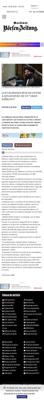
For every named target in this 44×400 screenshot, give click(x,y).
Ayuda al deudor (31, 334)
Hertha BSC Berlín (10, 317)
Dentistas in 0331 (31, 367)
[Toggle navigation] (4, 17)
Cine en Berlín (9, 322)
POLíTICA (5, 107)
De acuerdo (22, 397)
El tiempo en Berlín (32, 345)
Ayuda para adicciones (33, 348)
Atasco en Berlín (10, 370)
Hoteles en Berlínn (10, 353)
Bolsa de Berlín (30, 311)
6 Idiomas (34, 8)
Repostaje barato (31, 305)
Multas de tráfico (10, 331)
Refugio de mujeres (11, 345)
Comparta (27, 107)
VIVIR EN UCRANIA (32, 325)
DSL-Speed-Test (10, 320)
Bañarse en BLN (10, 348)
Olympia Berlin (9, 300)
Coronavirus (29, 356)
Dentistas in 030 (31, 365)
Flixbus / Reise (9, 356)
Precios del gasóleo (32, 308)
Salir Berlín (8, 373)
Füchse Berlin (9, 308)
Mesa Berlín (8, 342)
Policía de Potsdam (32, 353)
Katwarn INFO (9, 305)
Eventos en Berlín (10, 359)
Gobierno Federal (31, 320)
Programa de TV (10, 367)
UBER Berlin (29, 328)
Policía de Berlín (31, 350)
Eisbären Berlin (9, 311)
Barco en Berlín (30, 331)
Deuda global (30, 322)
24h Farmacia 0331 (32, 373)
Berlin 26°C (11, 12)
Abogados (29, 300)
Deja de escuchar (23, 145)
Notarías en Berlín (10, 334)
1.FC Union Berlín (10, 314)
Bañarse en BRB (10, 350)
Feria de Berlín (9, 303)
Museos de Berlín (10, 362)
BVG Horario (29, 303)
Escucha (8, 145)
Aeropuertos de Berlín (12, 365)
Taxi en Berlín (30, 342)
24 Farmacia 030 (31, 370)
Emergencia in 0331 (32, 362)
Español (34, 6)
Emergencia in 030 (32, 359)
